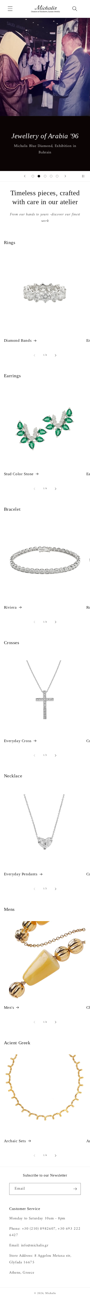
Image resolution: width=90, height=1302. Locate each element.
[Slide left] (34, 355)
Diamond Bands (18, 340)
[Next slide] (65, 176)
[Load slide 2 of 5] (39, 176)
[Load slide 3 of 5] (45, 176)
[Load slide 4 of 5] (51, 176)
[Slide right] (56, 355)
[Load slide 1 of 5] (33, 176)
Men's (9, 1007)
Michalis (50, 1293)
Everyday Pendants (21, 874)
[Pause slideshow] (85, 176)
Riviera (10, 607)
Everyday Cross (18, 741)
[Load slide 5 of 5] (57, 176)
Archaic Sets (15, 1141)
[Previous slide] (25, 176)
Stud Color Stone (19, 474)
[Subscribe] (75, 1189)
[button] (10, 8)
